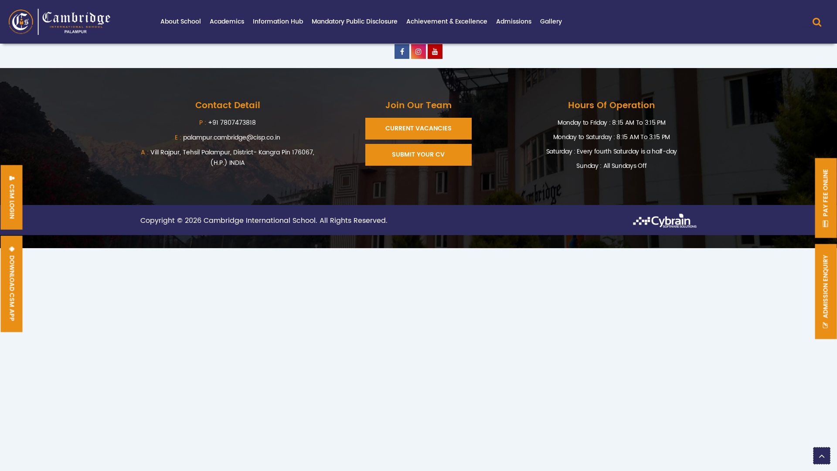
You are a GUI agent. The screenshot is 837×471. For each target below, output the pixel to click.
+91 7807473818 (232, 123)
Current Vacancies (418, 128)
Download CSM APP (12, 287)
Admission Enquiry (826, 287)
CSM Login (12, 201)
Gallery (551, 22)
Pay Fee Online (826, 193)
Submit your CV (418, 155)
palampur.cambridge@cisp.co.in (227, 138)
